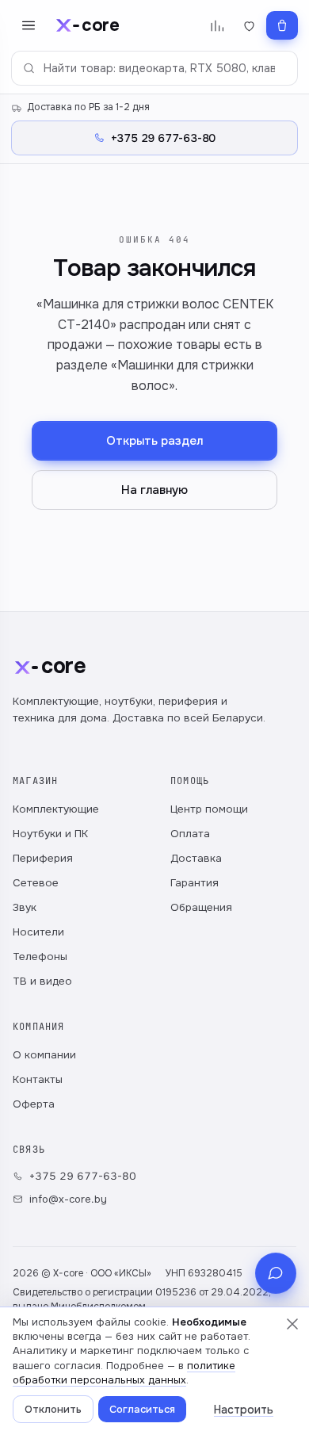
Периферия (43, 858)
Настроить (243, 1409)
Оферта (34, 1104)
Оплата (190, 833)
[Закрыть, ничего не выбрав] (292, 1324)
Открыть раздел (154, 441)
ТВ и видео (42, 981)
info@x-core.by (68, 1199)
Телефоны (40, 956)
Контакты (38, 1079)
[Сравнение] (216, 25)
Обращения (201, 907)
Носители (38, 932)
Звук (24, 907)
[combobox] (154, 68)
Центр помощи (209, 809)
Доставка (196, 858)
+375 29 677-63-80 (82, 1176)
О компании (44, 1055)
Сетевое (36, 883)
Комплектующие (56, 809)
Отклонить (53, 1409)
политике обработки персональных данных (124, 1373)
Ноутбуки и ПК (50, 833)
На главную (154, 490)
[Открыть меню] (28, 25)
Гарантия (194, 883)
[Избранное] (249, 25)
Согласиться (142, 1409)
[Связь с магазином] (275, 1273)
